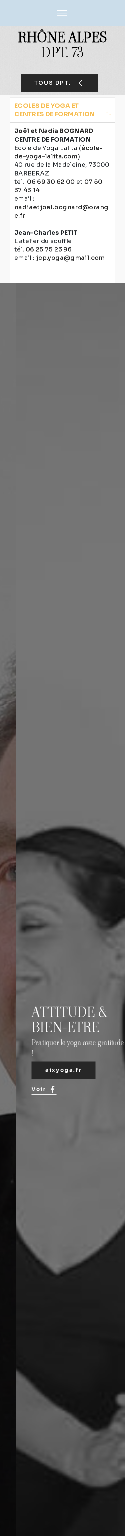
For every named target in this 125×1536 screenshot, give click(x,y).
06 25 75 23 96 (49, 249)
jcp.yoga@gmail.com (70, 258)
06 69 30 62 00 (51, 182)
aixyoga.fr (47, 1070)
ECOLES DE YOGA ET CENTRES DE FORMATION (54, 110)
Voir (22, 1089)
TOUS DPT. (53, 82)
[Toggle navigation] (62, 13)
